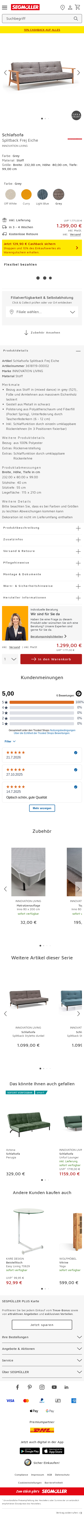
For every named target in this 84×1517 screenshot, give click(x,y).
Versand (75, 234)
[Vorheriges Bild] (5, 73)
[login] (70, 7)
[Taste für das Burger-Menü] (4, 7)
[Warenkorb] (78, 7)
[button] (10, 197)
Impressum (37, 1474)
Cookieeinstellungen (30, 1482)
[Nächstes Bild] (78, 73)
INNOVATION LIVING (15, 145)
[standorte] (63, 7)
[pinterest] (29, 1388)
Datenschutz (62, 1474)
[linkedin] (66, 1388)
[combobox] (10, 659)
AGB (49, 1474)
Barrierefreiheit (54, 1482)
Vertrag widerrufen (67, 1512)
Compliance (21, 1474)
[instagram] (42, 1388)
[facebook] (17, 1388)
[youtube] (54, 1388)
